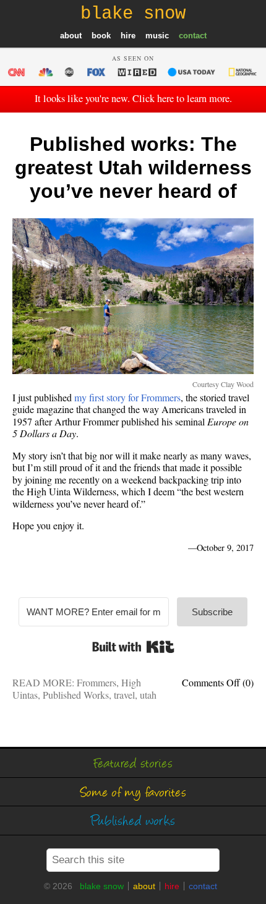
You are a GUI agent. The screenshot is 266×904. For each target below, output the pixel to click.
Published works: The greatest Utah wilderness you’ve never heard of (133, 168)
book (101, 35)
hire (128, 35)
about (71, 35)
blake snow (102, 886)
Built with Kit (133, 647)
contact (193, 35)
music (157, 35)
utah (148, 694)
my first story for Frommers (127, 397)
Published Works (76, 694)
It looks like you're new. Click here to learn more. (133, 98)
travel (124, 694)
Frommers (96, 682)
